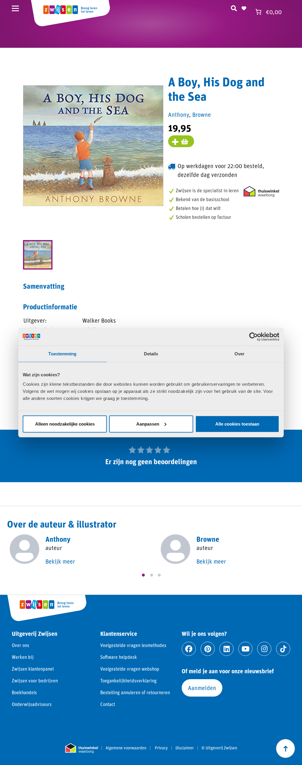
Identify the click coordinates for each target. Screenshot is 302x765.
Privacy (161, 748)
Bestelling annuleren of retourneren (135, 692)
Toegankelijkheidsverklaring (128, 680)
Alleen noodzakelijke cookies (65, 423)
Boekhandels (24, 692)
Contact (107, 704)
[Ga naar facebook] (189, 649)
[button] (143, 575)
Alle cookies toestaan (237, 423)
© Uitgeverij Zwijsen (219, 748)
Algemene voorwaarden (126, 748)
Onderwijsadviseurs (32, 704)
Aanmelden (202, 688)
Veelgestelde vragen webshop (129, 669)
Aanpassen (147, 423)
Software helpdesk (118, 657)
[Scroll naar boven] (285, 748)
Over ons (20, 645)
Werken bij (23, 657)
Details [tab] (151, 353)
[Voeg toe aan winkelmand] (181, 141)
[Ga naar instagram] (264, 649)
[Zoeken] (234, 7)
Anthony (178, 114)
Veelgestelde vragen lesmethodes (133, 645)
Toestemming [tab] (62, 353)
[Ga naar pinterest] (208, 649)
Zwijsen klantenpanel (33, 669)
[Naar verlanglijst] (244, 7)
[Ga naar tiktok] (283, 649)
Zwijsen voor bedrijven (35, 680)
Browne (201, 114)
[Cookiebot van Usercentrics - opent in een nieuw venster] (253, 336)
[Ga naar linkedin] (226, 649)
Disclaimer (184, 748)
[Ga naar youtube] (245, 649)
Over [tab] (239, 353)
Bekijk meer (60, 561)
